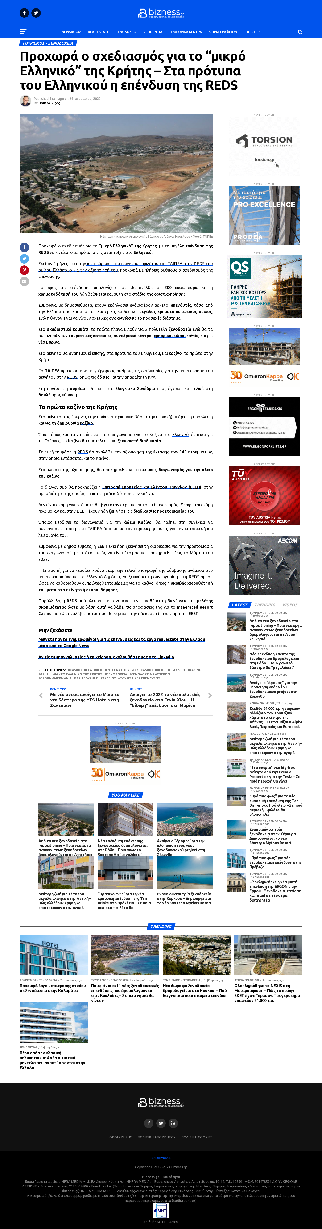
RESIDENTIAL (153, 32)
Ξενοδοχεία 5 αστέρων (150, 674)
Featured (94, 669)
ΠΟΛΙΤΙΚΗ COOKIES (197, 1137)
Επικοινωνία (161, 1158)
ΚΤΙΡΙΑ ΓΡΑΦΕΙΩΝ (223, 32)
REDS (72, 377)
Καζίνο (195, 669)
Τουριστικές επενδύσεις (140, 678)
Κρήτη (45, 674)
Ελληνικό (180, 434)
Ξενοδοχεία (117, 674)
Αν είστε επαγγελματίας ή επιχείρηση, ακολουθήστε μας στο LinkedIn (106, 657)
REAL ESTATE (98, 32)
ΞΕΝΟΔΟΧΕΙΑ (126, 32)
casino (76, 669)
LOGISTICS (252, 32)
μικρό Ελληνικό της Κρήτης (78, 674)
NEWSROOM (71, 32)
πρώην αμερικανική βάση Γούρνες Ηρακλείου (78, 678)
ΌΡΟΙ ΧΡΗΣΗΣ (120, 1137)
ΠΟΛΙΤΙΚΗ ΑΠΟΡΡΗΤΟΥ (157, 1137)
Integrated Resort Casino (130, 669)
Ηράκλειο (177, 669)
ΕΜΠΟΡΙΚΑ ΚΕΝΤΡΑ (186, 32)
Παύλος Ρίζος (49, 103)
